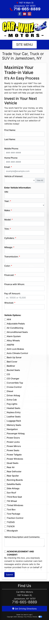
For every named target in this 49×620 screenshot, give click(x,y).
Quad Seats (12, 463)
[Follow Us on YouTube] (24, 14)
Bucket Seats (13, 370)
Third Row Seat (14, 496)
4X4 (9, 319)
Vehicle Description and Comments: (22, 537)
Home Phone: (11, 157)
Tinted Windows (15, 505)
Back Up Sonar (14, 357)
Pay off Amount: (12, 293)
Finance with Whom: (14, 284)
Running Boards (15, 480)
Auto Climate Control (17, 353)
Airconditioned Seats (17, 332)
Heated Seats (13, 408)
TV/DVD (11, 522)
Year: (6, 201)
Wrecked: (9, 302)
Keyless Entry (14, 412)
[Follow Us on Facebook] (20, 14)
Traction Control (15, 518)
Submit (9, 574)
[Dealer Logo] (24, 29)
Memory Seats (14, 425)
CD (8, 374)
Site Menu (24, 44)
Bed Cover (12, 361)
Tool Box (11, 509)
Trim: (6, 228)
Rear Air (11, 467)
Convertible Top (15, 382)
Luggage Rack (14, 420)
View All (40, 180)
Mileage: (8, 247)
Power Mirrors (14, 446)
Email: (7, 167)
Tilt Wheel (12, 501)
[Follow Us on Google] (29, 14)
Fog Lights (12, 404)
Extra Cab (12, 399)
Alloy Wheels (13, 340)
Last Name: (10, 139)
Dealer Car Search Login (24, 614)
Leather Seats (14, 416)
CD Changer (13, 378)
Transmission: (11, 256)
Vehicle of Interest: (13, 176)
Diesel (10, 391)
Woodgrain (12, 530)
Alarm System (14, 336)
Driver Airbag (13, 395)
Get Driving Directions (25, 608)
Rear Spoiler (13, 475)
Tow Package (13, 513)
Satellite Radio (14, 484)
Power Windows (15, 458)
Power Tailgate (14, 454)
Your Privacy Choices (31, 616)
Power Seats (13, 450)
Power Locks (13, 442)
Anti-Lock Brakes (15, 349)
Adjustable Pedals (16, 323)
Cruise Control (14, 387)
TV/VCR (11, 526)
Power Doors (13, 437)
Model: (7, 219)
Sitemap (20, 616)
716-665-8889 (27, 9)
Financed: (9, 275)
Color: (7, 265)
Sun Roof (11, 492)
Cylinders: (9, 238)
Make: (7, 210)
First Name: (10, 130)
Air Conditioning (15, 328)
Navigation (12, 429)
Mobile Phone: (11, 148)
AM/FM (10, 344)
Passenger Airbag (16, 433)
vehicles (8, 123)
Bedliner (11, 366)
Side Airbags (13, 488)
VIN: (6, 192)
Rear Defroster (14, 471)
